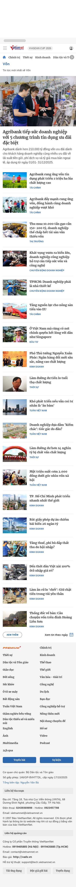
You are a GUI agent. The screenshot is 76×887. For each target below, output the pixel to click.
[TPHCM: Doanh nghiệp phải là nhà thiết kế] (15, 287)
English (8, 728)
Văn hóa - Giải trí (51, 677)
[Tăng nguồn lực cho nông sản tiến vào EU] (15, 311)
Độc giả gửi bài (39, 870)
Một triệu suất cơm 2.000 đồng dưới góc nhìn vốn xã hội (49, 476)
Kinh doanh (42, 57)
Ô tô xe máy (10, 691)
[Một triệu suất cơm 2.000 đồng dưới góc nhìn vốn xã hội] (15, 477)
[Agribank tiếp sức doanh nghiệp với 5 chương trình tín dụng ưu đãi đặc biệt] (38, 101)
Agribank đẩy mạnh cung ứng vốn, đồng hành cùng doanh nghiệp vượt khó (51, 203)
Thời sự (27, 57)
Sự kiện (56, 760)
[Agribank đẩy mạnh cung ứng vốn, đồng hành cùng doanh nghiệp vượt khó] (15, 205)
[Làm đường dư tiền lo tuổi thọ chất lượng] (15, 384)
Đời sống (8, 677)
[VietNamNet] (4, 57)
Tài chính (35, 187)
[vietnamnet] (17, 50)
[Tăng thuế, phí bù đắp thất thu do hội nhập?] (15, 549)
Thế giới (45, 669)
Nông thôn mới (50, 713)
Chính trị (14, 57)
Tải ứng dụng (14, 870)
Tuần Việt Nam (38, 410)
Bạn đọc (45, 699)
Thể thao (45, 662)
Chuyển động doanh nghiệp (47, 270)
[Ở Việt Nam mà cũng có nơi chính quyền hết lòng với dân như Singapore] (15, 334)
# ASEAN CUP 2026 (40, 48)
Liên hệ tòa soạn (14, 790)
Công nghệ (47, 684)
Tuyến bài (19, 760)
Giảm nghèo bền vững (17, 713)
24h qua (8, 750)
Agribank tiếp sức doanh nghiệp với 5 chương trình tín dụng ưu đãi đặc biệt (37, 137)
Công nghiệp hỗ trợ (52, 706)
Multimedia (10, 743)
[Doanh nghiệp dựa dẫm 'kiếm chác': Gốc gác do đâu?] (15, 430)
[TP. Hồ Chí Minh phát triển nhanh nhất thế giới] (15, 502)
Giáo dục (8, 669)
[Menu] (5, 48)
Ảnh (5, 735)
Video (43, 735)
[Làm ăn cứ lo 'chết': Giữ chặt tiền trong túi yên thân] (15, 595)
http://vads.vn (22, 857)
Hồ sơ (43, 728)
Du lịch (44, 691)
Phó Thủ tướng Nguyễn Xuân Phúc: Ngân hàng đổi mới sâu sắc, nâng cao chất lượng (51, 357)
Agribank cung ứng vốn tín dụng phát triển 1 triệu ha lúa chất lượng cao (51, 178)
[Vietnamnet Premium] (12, 649)
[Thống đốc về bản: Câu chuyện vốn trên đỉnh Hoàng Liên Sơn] (15, 619)
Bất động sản (11, 699)
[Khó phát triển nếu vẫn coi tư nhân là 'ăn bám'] (15, 407)
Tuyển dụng (63, 870)
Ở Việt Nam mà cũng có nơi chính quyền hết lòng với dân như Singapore (51, 333)
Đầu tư (34, 342)
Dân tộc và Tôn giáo (15, 662)
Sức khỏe (8, 684)
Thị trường (37, 241)
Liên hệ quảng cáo (16, 833)
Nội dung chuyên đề (52, 721)
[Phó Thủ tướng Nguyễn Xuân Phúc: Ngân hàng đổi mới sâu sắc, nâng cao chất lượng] (15, 359)
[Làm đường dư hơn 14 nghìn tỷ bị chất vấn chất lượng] (15, 454)
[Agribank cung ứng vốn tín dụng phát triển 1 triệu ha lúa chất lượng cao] (15, 180)
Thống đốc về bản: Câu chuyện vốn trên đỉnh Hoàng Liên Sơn (51, 617)
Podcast (45, 743)
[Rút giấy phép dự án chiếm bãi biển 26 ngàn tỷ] (15, 525)
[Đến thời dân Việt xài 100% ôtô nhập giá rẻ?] (15, 572)
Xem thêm (12, 635)
